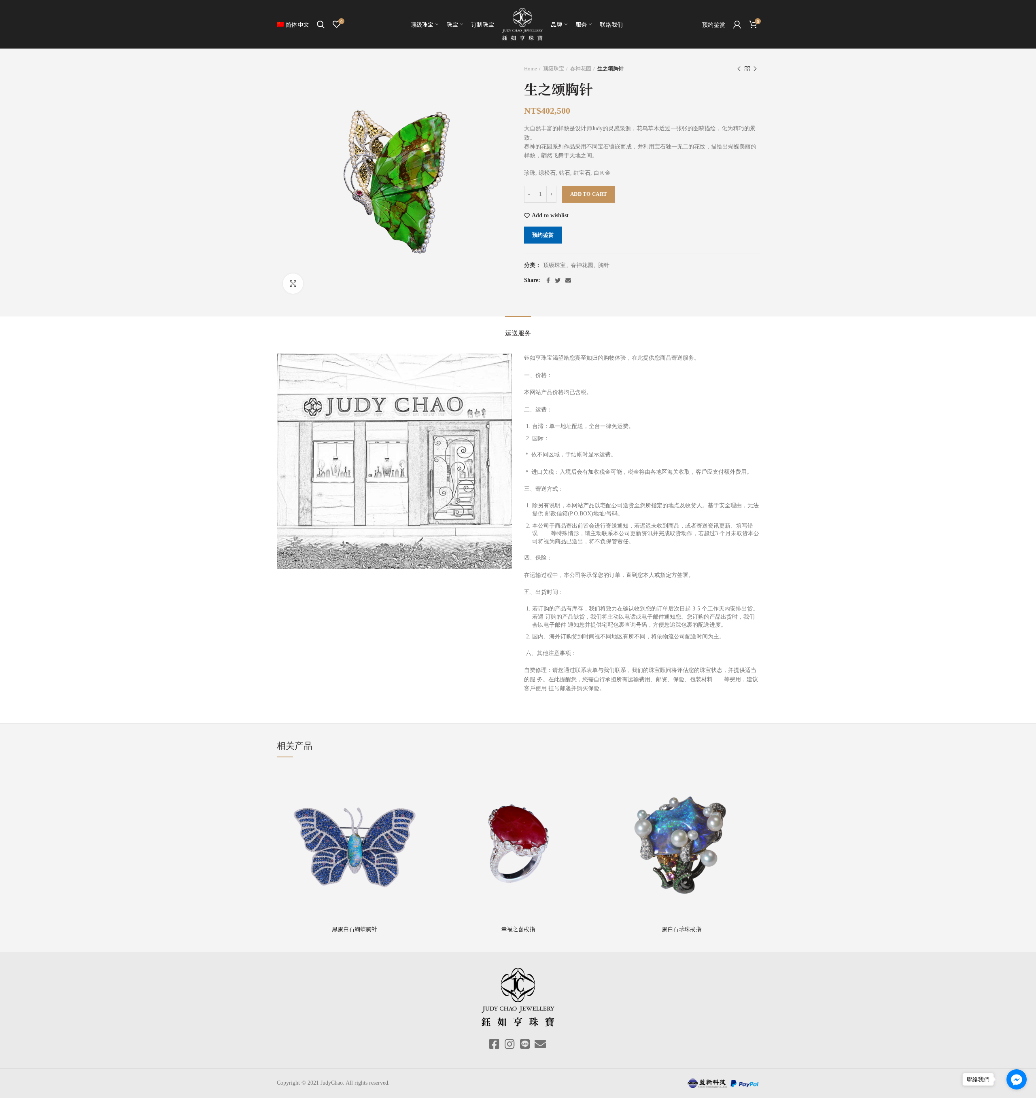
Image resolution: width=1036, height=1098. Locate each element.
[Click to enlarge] (293, 283)
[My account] (737, 24)
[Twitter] (557, 280)
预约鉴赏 (543, 235)
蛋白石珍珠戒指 (681, 929)
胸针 (603, 265)
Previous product (739, 69)
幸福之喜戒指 (518, 929)
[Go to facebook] (1016, 1079)
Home (530, 69)
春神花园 (580, 69)
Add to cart (588, 194)
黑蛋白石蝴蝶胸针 (354, 929)
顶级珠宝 (553, 69)
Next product (755, 69)
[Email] (568, 280)
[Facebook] (548, 280)
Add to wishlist (550, 215)
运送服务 (518, 333)
